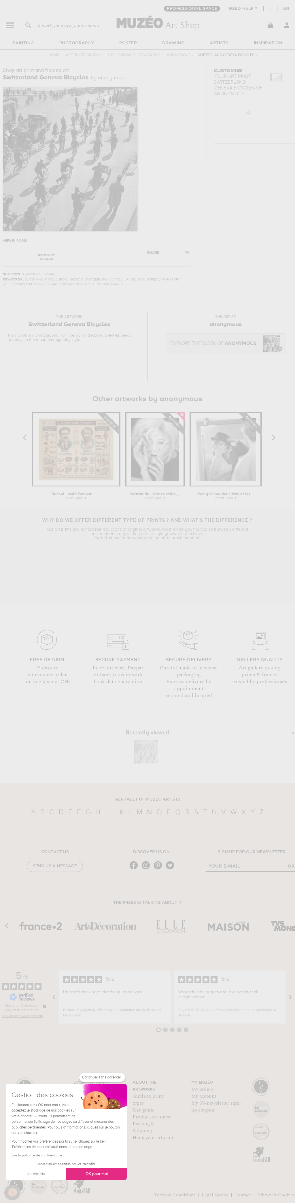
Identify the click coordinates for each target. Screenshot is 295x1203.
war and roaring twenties (97, 335)
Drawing (173, 43)
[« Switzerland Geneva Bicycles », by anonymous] (146, 751)
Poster (128, 43)
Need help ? (243, 8)
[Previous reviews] (54, 997)
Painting (23, 43)
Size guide (143, 1110)
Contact (243, 1194)
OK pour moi (97, 1174)
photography (46, 335)
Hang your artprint (153, 1137)
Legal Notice (215, 1194)
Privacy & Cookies (276, 1194)
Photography (76, 43)
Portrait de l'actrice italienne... (154, 496)
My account (203, 1096)
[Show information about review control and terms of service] (44, 1006)
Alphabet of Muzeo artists (147, 799)
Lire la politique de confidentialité (37, 1155)
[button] (12, 1192)
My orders (202, 1089)
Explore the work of (213, 343)
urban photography (53, 340)
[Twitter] (171, 869)
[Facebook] (135, 869)
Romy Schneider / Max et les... (225, 496)
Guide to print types (148, 1100)
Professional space (192, 8)
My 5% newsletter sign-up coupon (216, 1106)
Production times (151, 1117)
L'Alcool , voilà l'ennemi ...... (76, 496)
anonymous (179, 55)
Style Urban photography (134, 55)
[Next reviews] (290, 997)
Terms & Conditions (175, 1194)
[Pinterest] (159, 869)
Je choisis (36, 1174)
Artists (219, 43)
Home (53, 55)
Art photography (83, 55)
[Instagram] (147, 869)
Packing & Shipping (143, 1127)
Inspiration (268, 43)
